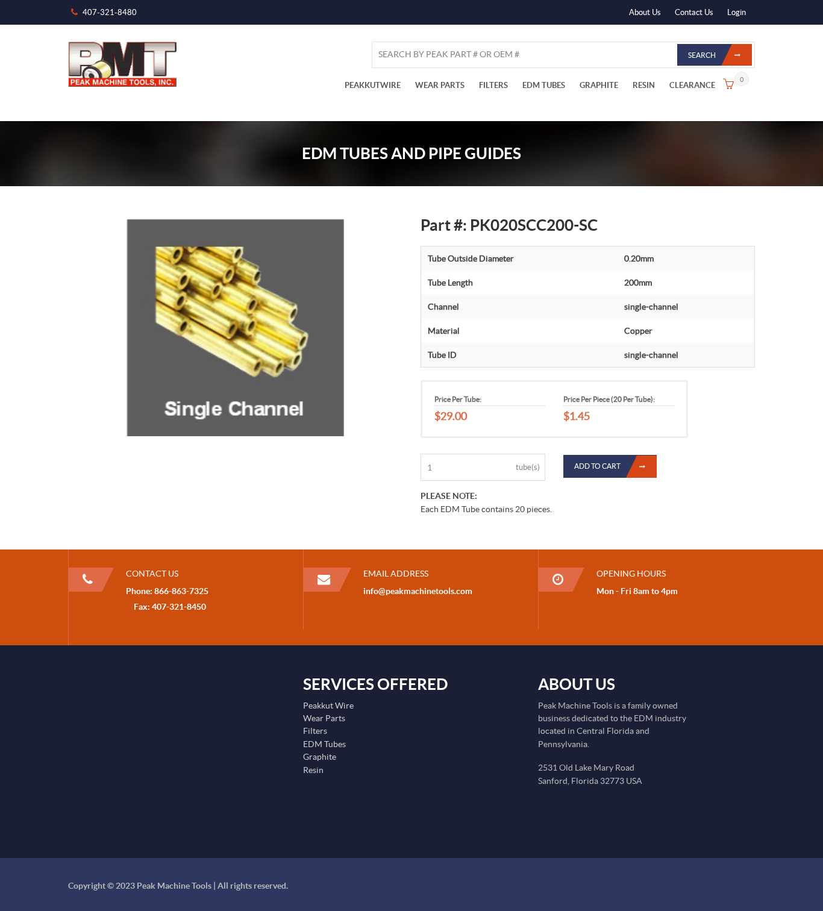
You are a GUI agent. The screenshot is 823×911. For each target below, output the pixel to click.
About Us (645, 12)
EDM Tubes (324, 744)
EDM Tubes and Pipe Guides (411, 153)
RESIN (644, 85)
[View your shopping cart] (728, 85)
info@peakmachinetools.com (417, 591)
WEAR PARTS (440, 85)
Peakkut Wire (328, 705)
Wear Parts (324, 718)
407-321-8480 (110, 12)
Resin (313, 770)
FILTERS (493, 85)
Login (736, 12)
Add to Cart (597, 467)
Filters (315, 731)
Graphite (319, 757)
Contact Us (694, 12)
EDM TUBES (543, 85)
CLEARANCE (692, 85)
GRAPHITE (599, 85)
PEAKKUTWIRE (373, 85)
